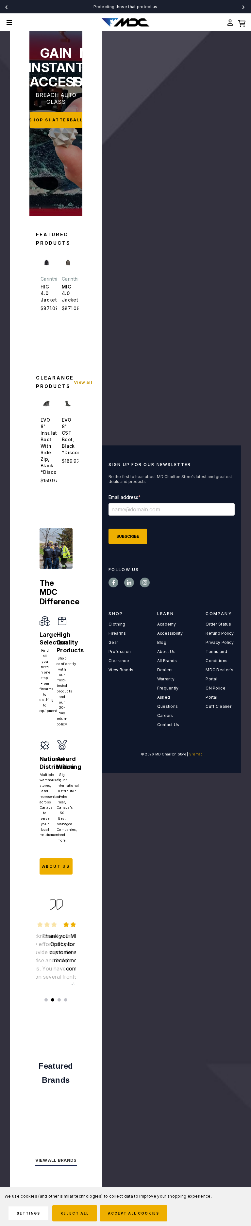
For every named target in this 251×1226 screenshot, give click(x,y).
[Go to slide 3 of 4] (59, 999)
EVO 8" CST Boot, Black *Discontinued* (68, 436)
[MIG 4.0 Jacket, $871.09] (67, 262)
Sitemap (196, 754)
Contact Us (168, 724)
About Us (166, 651)
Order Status (218, 624)
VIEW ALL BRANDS (56, 1160)
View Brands (121, 669)
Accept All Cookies (133, 1213)
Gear (113, 642)
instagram (145, 582)
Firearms (117, 633)
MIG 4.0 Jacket (68, 293)
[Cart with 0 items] (242, 22)
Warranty (166, 678)
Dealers (165, 669)
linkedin (129, 582)
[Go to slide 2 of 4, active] (52, 999)
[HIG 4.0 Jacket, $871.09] (46, 262)
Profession (120, 651)
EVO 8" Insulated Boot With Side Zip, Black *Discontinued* (47, 446)
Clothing (117, 624)
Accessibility (170, 633)
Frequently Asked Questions (168, 697)
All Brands (167, 660)
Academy (166, 624)
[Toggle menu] (14, 22)
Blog (161, 642)
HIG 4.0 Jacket (47, 293)
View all (83, 382)
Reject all (74, 1213)
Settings (28, 1213)
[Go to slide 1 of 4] (46, 999)
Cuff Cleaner (218, 706)
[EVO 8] (46, 403)
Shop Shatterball (56, 119)
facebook (113, 582)
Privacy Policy (220, 642)
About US (56, 866)
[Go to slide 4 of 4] (65, 999)
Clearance (119, 660)
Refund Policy (220, 633)
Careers (165, 715)
